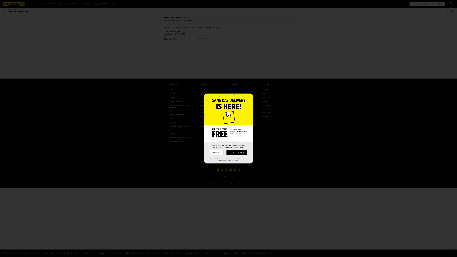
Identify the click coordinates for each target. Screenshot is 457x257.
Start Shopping (236, 152)
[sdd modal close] (249, 97)
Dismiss (217, 152)
